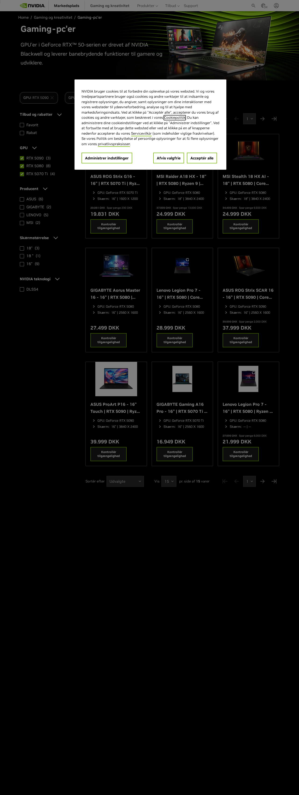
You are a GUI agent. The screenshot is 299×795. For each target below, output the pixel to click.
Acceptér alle (202, 158)
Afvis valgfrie (169, 158)
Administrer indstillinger (107, 158)
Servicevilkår (141, 133)
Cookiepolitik (174, 117)
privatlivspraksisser (114, 144)
